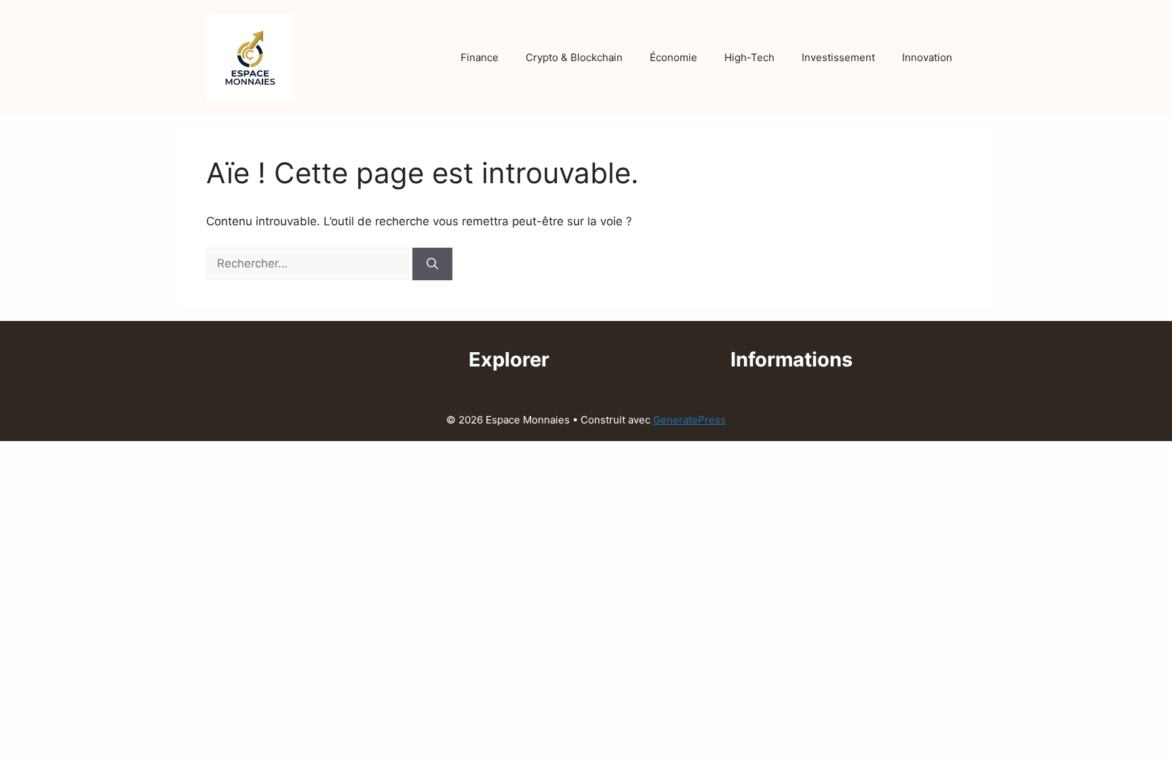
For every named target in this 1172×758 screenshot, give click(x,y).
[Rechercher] (432, 264)
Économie (673, 57)
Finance (480, 57)
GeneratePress (689, 419)
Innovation (927, 57)
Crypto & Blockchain (574, 57)
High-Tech (749, 57)
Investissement (838, 57)
